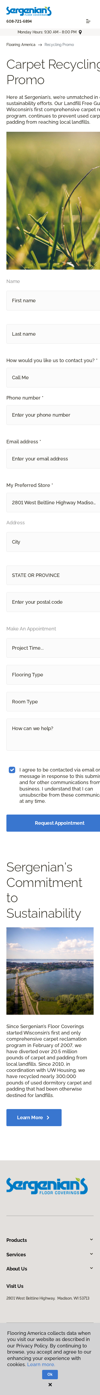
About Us (16, 1269)
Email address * (23, 441)
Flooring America (20, 44)
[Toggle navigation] (88, 21)
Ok (50, 1374)
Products (16, 1240)
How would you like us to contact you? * (52, 360)
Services (16, 1254)
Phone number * (24, 398)
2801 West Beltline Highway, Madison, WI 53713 (47, 1298)
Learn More (30, 1117)
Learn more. (41, 1364)
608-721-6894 (19, 21)
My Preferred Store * (29, 485)
